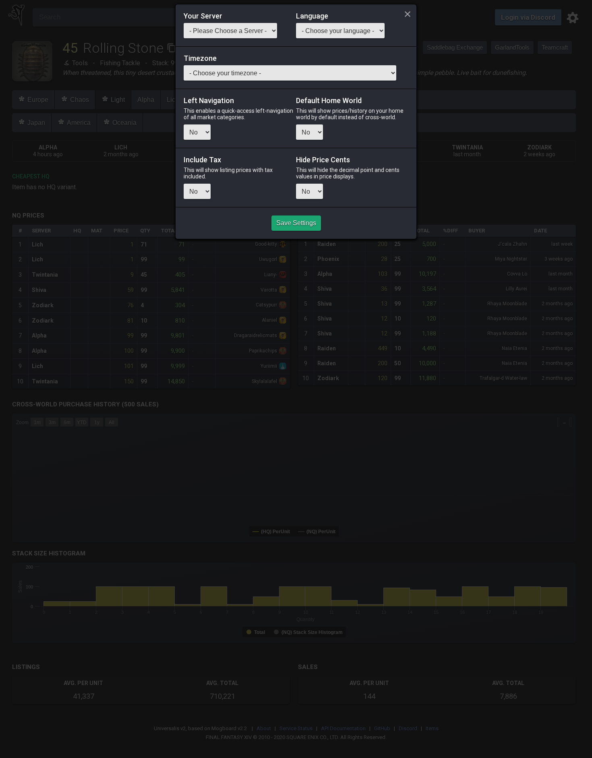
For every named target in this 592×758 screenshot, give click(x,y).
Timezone (200, 58)
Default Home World (329, 100)
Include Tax (202, 160)
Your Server (203, 16)
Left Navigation (209, 100)
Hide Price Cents (323, 160)
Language (312, 16)
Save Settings (296, 223)
